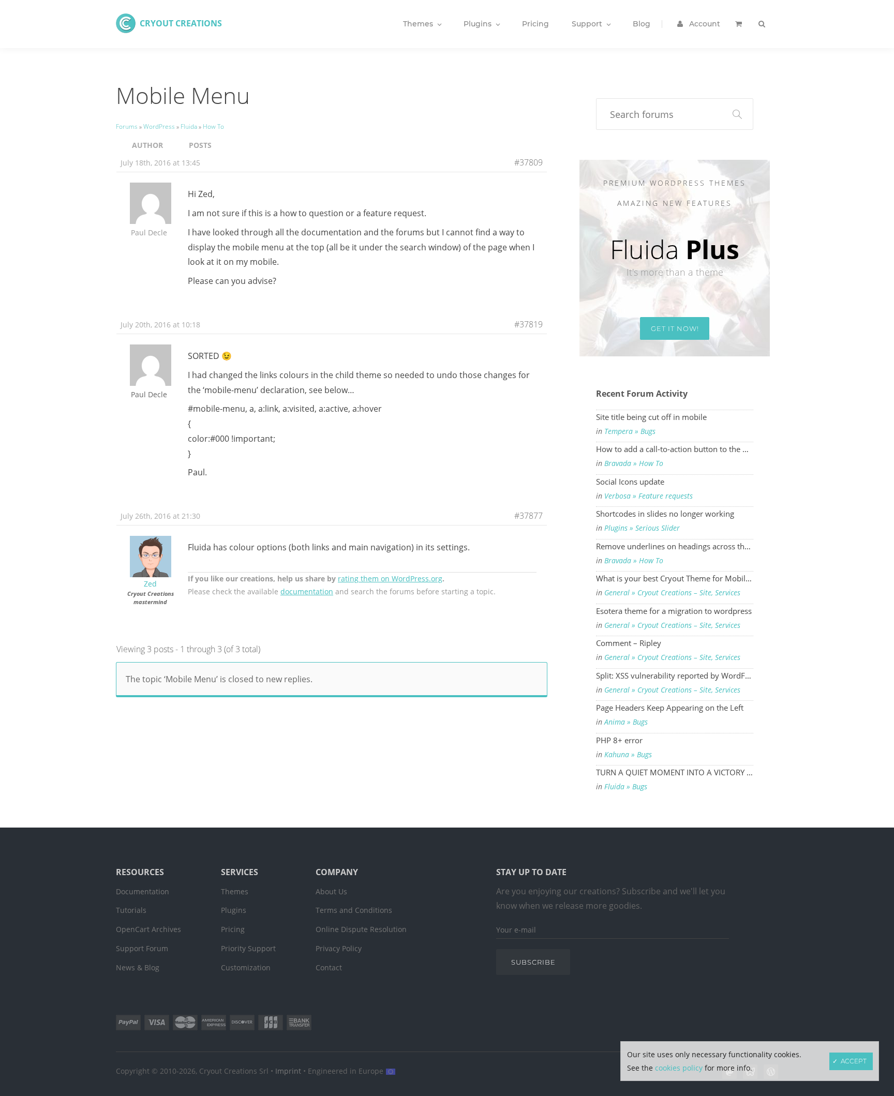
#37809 (528, 162)
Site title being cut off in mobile (651, 417)
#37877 (528, 515)
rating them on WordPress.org (390, 578)
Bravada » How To (633, 463)
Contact (329, 967)
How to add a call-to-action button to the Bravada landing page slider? (674, 449)
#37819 (528, 324)
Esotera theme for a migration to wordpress (674, 611)
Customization (246, 967)
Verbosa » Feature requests (648, 496)
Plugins (233, 910)
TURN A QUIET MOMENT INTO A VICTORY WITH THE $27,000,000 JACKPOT (674, 772)
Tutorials (131, 910)
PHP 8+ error (619, 740)
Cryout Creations (181, 23)
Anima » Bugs (626, 722)
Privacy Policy (339, 948)
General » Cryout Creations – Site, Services (672, 592)
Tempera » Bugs (629, 431)
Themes (234, 891)
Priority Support (248, 948)
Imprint (288, 1071)
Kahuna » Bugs (628, 754)
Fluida (189, 126)
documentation (306, 591)
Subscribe (533, 962)
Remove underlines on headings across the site (674, 546)
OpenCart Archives (148, 929)
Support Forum (142, 948)
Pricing (233, 929)
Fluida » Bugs (625, 786)
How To (213, 126)
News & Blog (137, 967)
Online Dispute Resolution (361, 929)
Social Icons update (630, 481)
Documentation (142, 891)
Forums (127, 126)
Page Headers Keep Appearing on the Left (669, 707)
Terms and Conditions (354, 910)
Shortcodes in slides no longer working (665, 513)
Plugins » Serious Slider (642, 528)
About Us (331, 891)
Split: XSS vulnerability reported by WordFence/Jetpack (674, 675)
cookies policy (679, 1068)
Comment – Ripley (628, 643)
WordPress (159, 126)
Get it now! (675, 328)
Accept (854, 1061)
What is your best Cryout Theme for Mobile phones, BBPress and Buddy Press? (674, 578)
